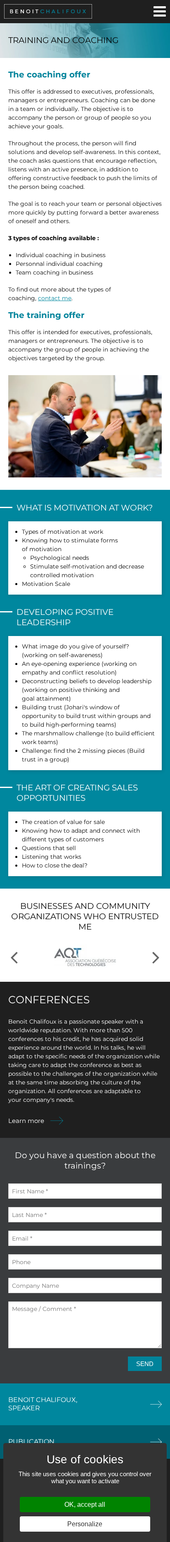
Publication (31, 1442)
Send (144, 1363)
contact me (54, 298)
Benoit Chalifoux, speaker (42, 1404)
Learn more (26, 1121)
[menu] (159, 11)
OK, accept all (84, 1504)
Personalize (84, 1524)
